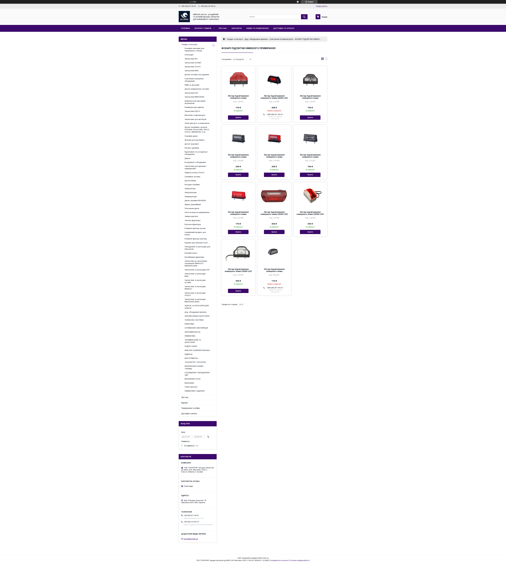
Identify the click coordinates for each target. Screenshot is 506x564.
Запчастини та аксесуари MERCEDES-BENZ (195, 300)
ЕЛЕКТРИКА (189, 324)
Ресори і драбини (192, 148)
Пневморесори (191, 197)
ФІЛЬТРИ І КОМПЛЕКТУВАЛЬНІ (197, 350)
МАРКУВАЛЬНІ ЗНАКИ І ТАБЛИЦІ (194, 367)
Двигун (187, 158)
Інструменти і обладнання (195, 162)
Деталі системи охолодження (197, 75)
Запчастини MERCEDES (194, 97)
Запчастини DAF (191, 93)
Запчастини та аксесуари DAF (197, 270)
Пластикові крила (192, 208)
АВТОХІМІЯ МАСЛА (192, 332)
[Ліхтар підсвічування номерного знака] (238, 79)
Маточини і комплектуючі (195, 115)
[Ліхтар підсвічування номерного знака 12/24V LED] (274, 79)
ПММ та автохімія (192, 85)
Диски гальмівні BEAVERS (195, 200)
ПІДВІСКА (189, 354)
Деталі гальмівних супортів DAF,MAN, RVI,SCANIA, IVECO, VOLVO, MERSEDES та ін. (197, 129)
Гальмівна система (192, 177)
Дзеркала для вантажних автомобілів (195, 102)
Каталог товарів (203, 28)
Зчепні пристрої (191, 387)
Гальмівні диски (191, 136)
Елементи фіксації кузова (195, 228)
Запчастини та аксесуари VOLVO (195, 294)
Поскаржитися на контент (279, 560)
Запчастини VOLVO (193, 67)
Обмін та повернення (257, 28)
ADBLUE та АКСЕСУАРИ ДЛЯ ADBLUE (197, 307)
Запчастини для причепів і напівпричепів (195, 167)
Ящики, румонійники (193, 204)
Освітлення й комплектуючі (281, 39)
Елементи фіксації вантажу (196, 239)
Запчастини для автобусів (195, 119)
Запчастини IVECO (192, 111)
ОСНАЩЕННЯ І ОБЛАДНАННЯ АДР (197, 374)
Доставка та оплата (283, 28)
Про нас (223, 28)
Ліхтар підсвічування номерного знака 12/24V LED (274, 97)
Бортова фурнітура (193, 224)
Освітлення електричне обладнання (194, 80)
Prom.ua (265, 558)
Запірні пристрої (191, 216)
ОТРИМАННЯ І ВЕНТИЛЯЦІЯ (196, 328)
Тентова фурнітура (192, 220)
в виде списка (326, 59)
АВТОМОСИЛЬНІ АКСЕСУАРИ (197, 316)
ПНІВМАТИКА (190, 336)
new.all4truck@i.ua (191, 539)
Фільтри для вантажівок (194, 140)
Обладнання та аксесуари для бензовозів (197, 248)
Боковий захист (191, 253)
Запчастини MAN (191, 71)
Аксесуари (189, 55)
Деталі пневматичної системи (197, 89)
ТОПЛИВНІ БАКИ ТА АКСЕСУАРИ (193, 341)
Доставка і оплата (189, 413)
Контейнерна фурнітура (194, 257)
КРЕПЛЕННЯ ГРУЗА (193, 379)
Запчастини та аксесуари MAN (195, 275)
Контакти (237, 28)
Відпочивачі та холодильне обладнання (196, 153)
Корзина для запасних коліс (196, 243)
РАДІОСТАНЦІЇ (191, 346)
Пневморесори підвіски (194, 107)
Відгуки (184, 403)
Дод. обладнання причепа (256, 39)
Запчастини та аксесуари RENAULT (195, 287)
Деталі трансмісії (192, 144)
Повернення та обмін (190, 408)
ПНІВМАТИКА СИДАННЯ (195, 391)
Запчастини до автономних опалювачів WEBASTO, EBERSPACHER (196, 263)
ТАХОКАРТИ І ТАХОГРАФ (195, 362)
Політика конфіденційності (300, 560)
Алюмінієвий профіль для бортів (195, 233)
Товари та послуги (235, 39)
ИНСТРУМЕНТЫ (191, 358)
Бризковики (189, 383)
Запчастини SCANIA (193, 63)
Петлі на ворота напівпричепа (197, 212)
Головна (185, 28)
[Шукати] (304, 16)
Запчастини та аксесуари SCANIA (195, 281)
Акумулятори (190, 188)
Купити (238, 117)
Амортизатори (190, 192)
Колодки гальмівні (192, 185)
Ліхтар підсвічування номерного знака (238, 97)
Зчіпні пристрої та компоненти (197, 123)
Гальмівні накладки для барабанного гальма (194, 49)
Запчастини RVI (191, 59)
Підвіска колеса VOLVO (194, 173)
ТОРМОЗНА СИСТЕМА (194, 320)
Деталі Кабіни (190, 181)
